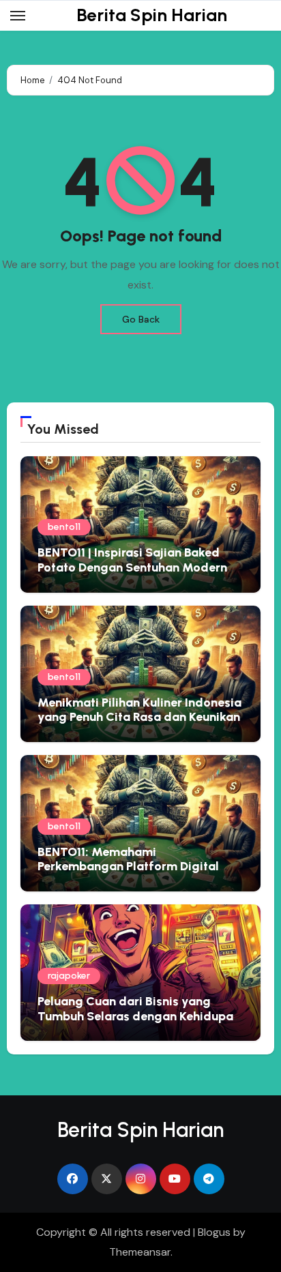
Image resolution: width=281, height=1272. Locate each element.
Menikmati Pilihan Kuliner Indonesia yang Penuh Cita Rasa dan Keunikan (139, 710)
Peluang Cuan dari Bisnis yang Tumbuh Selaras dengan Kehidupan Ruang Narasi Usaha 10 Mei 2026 (139, 1016)
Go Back (141, 319)
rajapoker (69, 975)
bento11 (64, 527)
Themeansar (140, 1252)
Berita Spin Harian (151, 15)
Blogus (214, 1232)
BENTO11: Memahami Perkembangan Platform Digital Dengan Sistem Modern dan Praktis (138, 866)
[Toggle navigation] (18, 16)
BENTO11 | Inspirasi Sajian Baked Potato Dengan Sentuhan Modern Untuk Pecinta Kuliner (132, 567)
